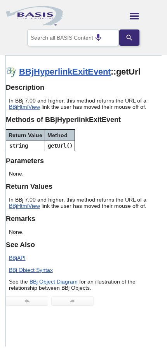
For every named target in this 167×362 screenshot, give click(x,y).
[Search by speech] (98, 37)
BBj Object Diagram (54, 281)
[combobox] (73, 37)
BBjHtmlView (24, 107)
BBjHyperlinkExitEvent (65, 72)
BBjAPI (17, 258)
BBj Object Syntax (31, 270)
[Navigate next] (72, 301)
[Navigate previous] (27, 301)
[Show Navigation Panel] (146, 16)
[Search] (129, 37)
